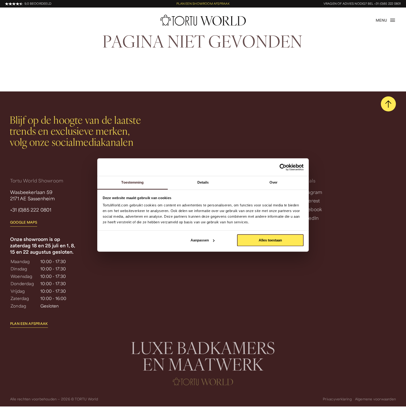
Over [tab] (273, 182)
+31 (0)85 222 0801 (30, 210)
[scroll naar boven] (388, 103)
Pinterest (310, 200)
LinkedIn (309, 218)
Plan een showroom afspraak (203, 3)
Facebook (311, 209)
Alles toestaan (270, 240)
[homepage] (203, 20)
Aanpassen (200, 240)
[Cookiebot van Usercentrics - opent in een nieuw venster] (283, 167)
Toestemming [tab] (132, 182)
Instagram (311, 192)
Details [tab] (203, 182)
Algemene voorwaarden (375, 399)
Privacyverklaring (337, 399)
